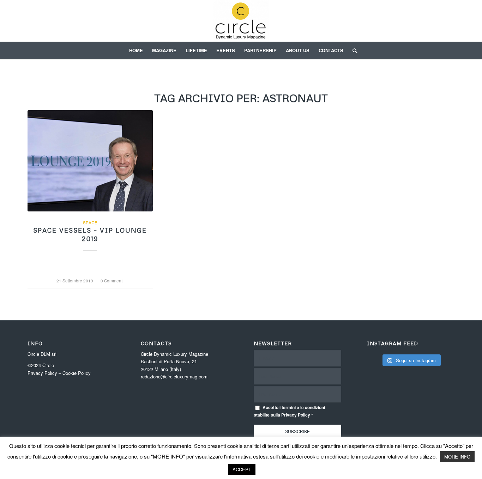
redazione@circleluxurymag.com (174, 376)
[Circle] (241, 21)
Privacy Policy (42, 373)
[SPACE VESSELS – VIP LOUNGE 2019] (90, 160)
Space (90, 222)
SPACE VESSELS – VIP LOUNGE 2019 (90, 234)
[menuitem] (136, 50)
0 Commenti (112, 280)
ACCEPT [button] (242, 469)
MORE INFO (457, 456)
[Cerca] (352, 50)
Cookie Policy (76, 373)
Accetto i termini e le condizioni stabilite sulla (289, 411)
